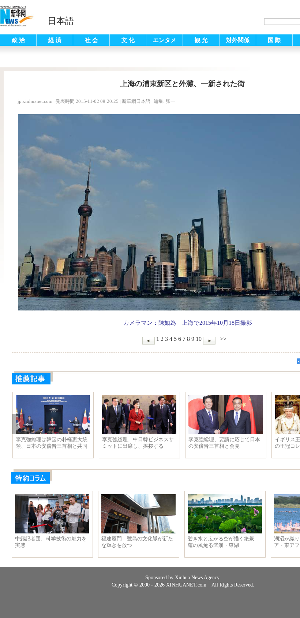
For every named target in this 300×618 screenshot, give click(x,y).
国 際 (274, 40)
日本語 (61, 21)
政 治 (18, 40)
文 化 (128, 40)
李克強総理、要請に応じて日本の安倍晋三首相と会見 (224, 443)
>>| (223, 339)
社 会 (91, 40)
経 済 (54, 40)
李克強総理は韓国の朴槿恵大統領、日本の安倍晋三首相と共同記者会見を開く (51, 443)
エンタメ (164, 40)
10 (199, 339)
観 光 (201, 40)
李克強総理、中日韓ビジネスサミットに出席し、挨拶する (138, 443)
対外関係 (238, 40)
